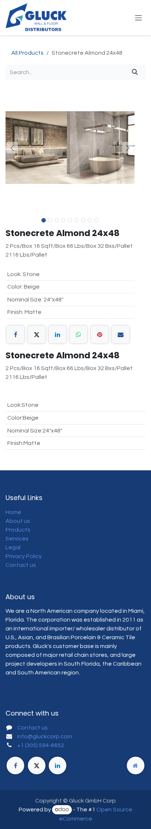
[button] (11, 147)
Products (17, 530)
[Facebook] (15, 334)
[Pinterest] (99, 334)
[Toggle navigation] (138, 17)
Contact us (20, 565)
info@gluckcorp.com (44, 736)
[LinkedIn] (57, 334)
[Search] (135, 72)
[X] (36, 334)
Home (13, 512)
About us (17, 521)
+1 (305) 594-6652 (40, 745)
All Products (27, 53)
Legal (13, 547)
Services (17, 539)
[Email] (120, 334)
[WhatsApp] (78, 334)
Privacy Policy (23, 556)
